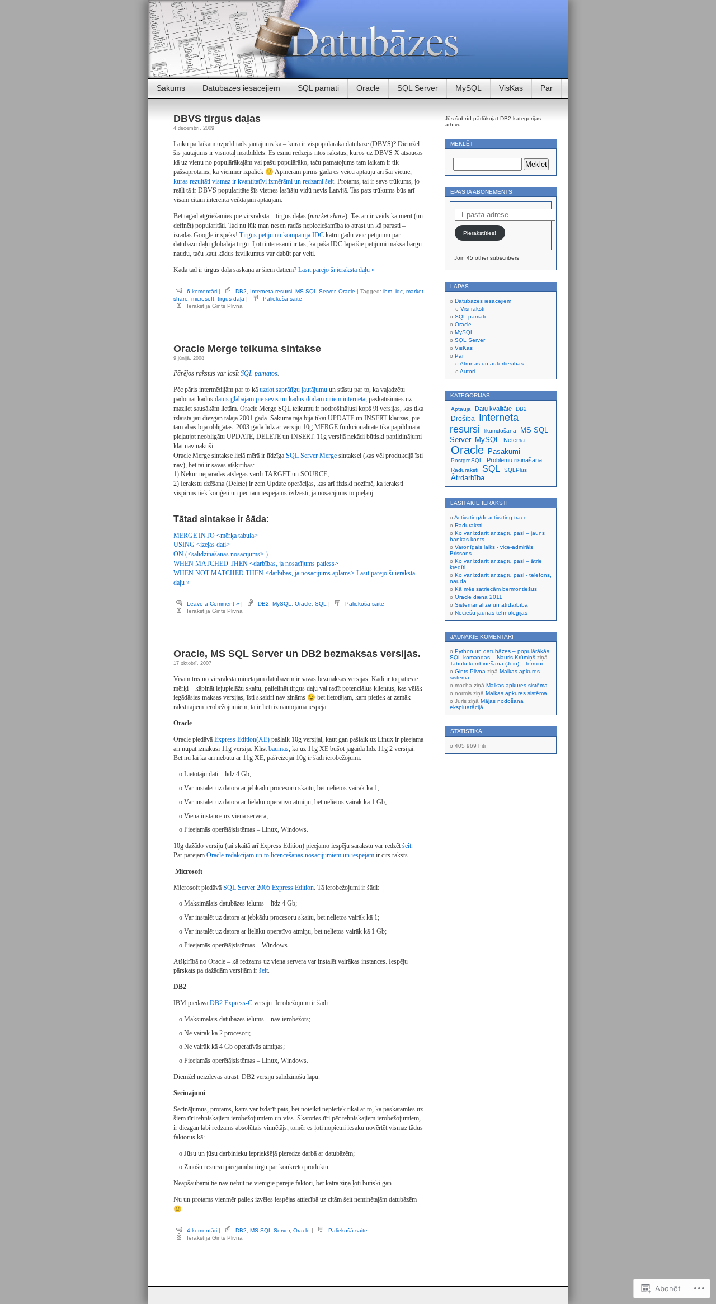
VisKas (511, 87)
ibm (387, 291)
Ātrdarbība (467, 478)
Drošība (463, 419)
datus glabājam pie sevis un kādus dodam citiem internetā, (291, 399)
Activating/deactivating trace (490, 517)
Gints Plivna (470, 671)
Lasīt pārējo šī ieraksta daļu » (336, 270)
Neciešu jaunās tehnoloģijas (491, 612)
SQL (321, 604)
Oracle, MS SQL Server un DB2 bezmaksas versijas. (297, 653)
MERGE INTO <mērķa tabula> (215, 536)
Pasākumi (504, 451)
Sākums (171, 87)
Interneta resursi (271, 291)
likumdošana (500, 431)
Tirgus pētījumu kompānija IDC (281, 235)
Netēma (514, 440)
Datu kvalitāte (493, 408)
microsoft (202, 298)
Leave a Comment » (213, 604)
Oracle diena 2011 (478, 597)
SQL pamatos (259, 373)
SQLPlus (515, 470)
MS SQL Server (315, 291)
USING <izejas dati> (201, 544)
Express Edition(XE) (242, 739)
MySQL (468, 87)
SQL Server (417, 87)
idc (399, 291)
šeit (406, 846)
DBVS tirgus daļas (217, 118)
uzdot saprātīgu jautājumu (293, 389)
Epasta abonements (481, 192)
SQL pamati (318, 87)
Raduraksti (464, 470)
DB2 (241, 291)
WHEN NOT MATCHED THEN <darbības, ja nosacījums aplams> (264, 573)
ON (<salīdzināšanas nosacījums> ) (220, 554)
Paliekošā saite (282, 298)
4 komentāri (202, 1230)
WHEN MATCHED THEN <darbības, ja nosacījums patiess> (255, 563)
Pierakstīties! (479, 233)
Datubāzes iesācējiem (241, 87)
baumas (278, 749)
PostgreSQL (467, 460)
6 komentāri (202, 291)
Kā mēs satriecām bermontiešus (496, 589)
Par (546, 87)
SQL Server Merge (311, 455)
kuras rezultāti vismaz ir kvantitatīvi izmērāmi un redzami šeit (253, 181)
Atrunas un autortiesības (492, 363)
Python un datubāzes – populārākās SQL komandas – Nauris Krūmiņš (499, 654)
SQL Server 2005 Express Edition (268, 888)
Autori (467, 371)
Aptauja (461, 409)
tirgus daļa (231, 298)
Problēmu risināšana (514, 460)
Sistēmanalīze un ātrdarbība (491, 605)
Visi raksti (472, 309)
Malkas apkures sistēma (517, 685)
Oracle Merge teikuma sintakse (247, 348)
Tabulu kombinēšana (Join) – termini (496, 663)
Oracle (368, 87)
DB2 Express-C (231, 1003)
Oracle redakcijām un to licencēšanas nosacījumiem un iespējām (290, 855)
